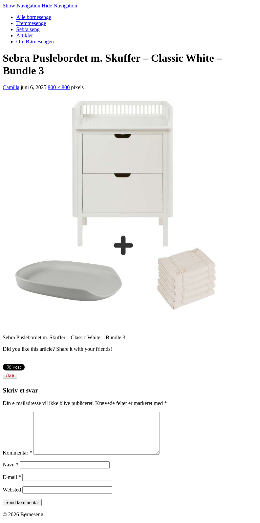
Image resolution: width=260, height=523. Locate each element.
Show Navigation (21, 5)
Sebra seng (28, 29)
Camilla (11, 87)
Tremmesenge (31, 23)
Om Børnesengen (35, 41)
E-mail (12, 477)
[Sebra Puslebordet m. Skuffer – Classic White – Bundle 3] (121, 326)
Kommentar (17, 453)
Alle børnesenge (33, 17)
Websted (12, 489)
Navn (11, 464)
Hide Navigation (59, 5)
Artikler (24, 35)
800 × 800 (59, 87)
